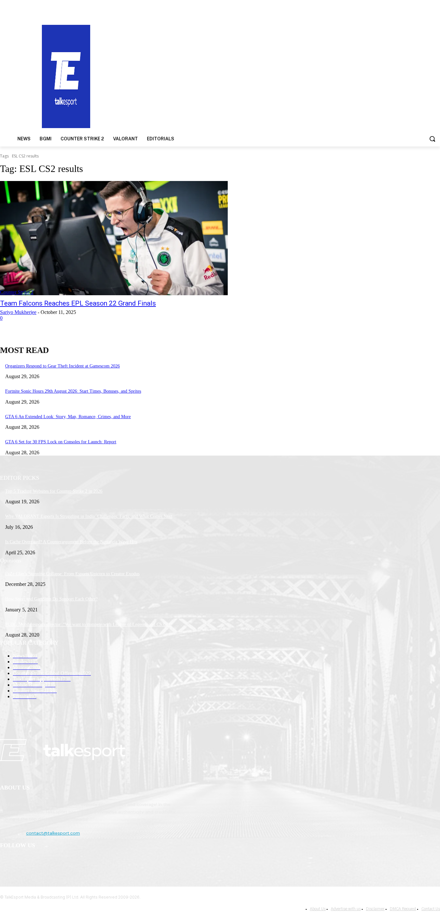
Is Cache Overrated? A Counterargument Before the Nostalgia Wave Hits (71, 541)
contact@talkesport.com (53, 833)
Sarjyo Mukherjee (18, 312)
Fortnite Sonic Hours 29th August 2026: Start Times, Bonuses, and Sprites (73, 391)
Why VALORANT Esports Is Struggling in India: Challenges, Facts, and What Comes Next (88, 516)
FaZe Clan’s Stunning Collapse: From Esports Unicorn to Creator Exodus (72, 573)
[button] (432, 138)
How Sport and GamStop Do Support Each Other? (51, 599)
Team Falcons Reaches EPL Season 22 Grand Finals (78, 303)
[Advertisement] (286, 75)
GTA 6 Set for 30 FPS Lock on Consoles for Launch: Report (60, 441)
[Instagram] (23, 862)
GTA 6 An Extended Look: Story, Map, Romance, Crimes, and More (68, 416)
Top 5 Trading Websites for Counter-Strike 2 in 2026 (53, 491)
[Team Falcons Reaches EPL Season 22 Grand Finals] (114, 238)
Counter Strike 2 (16, 292)
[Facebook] (6, 862)
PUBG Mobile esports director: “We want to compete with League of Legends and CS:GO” (88, 624)
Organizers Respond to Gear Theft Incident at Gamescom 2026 (62, 366)
